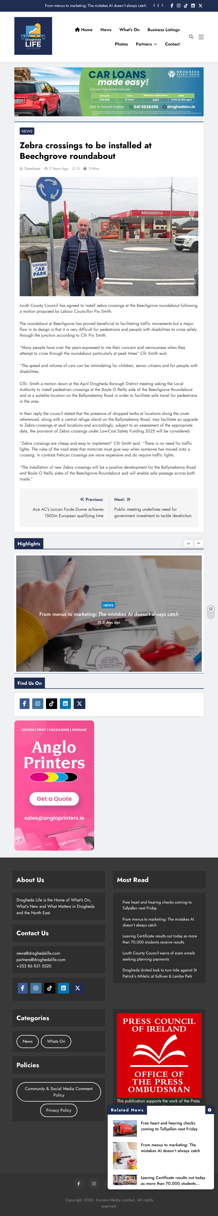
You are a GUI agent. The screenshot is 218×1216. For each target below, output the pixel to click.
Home (86, 30)
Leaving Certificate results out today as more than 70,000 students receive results (173, 1183)
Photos (121, 44)
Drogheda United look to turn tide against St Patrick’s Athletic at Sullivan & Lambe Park (160, 973)
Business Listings (164, 30)
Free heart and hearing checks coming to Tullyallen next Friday (169, 1126)
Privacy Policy (58, 1110)
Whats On (56, 1041)
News (105, 30)
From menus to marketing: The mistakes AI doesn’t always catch (95, 5)
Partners (144, 44)
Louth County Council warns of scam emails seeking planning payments (159, 956)
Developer (32, 168)
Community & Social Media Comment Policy (59, 1092)
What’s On (129, 30)
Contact (172, 44)
